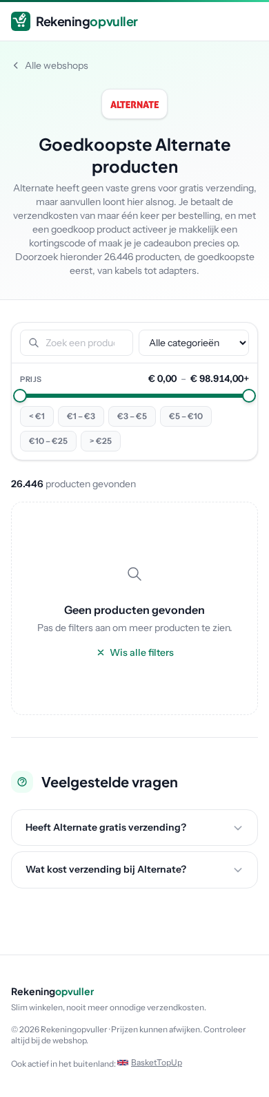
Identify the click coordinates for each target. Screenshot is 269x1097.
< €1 (37, 416)
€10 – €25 (48, 441)
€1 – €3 (81, 416)
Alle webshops (56, 65)
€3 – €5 (132, 416)
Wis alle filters (142, 652)
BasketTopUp (156, 1062)
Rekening (87, 21)
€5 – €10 (186, 416)
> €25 (101, 441)
